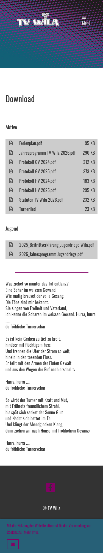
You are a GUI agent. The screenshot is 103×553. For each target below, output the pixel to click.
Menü (86, 23)
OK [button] (13, 544)
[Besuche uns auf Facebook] (50, 487)
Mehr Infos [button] (31, 532)
